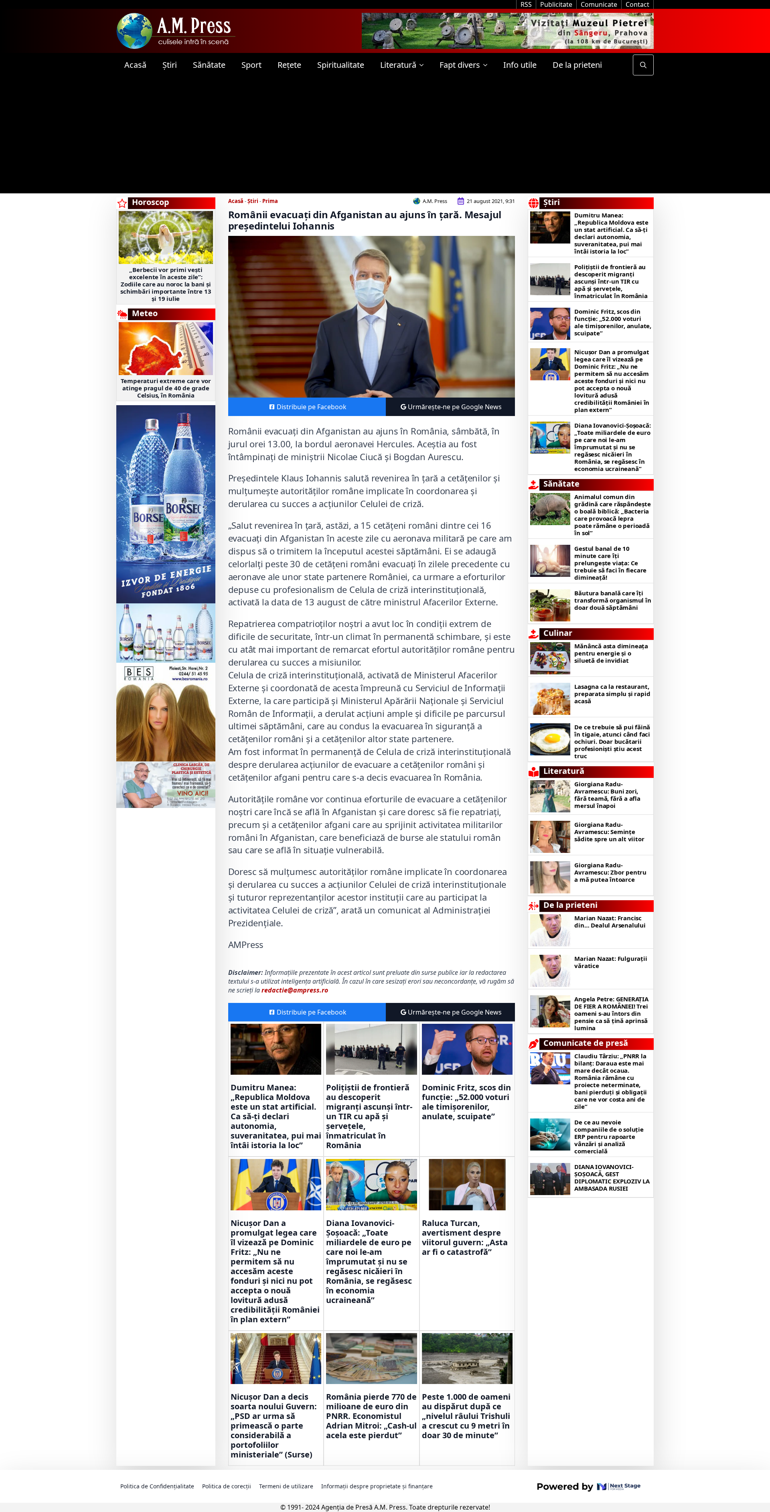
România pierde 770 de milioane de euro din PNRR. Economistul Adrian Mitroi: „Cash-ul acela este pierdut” (371, 1416)
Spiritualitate (340, 64)
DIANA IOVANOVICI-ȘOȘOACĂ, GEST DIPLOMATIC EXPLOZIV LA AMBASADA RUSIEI (612, 1177)
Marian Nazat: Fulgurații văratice (610, 962)
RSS (526, 4)
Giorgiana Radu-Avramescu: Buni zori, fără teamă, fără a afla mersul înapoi (607, 794)
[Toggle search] (643, 65)
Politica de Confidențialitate (157, 1486)
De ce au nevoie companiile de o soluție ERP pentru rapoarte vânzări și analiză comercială (608, 1136)
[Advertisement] (385, 137)
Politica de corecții (226, 1486)
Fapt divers (460, 64)
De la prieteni (577, 64)
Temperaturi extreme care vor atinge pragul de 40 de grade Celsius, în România (166, 388)
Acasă (135, 64)
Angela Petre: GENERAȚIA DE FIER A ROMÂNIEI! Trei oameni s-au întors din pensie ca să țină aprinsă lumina (611, 1013)
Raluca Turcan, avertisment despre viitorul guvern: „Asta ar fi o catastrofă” (465, 1237)
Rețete (289, 64)
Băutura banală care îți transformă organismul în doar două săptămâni (612, 600)
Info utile (520, 64)
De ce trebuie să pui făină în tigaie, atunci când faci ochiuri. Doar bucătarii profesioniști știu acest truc (612, 741)
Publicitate (556, 4)
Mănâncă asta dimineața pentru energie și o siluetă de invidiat (611, 653)
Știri (169, 64)
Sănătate (209, 64)
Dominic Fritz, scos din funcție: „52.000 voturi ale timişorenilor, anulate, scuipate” (466, 1102)
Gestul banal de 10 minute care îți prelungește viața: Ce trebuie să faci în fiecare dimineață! (610, 563)
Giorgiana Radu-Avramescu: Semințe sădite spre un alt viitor (609, 831)
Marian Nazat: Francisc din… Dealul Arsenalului (609, 921)
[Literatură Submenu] (424, 65)
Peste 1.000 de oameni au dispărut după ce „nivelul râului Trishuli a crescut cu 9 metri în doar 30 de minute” (466, 1416)
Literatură (398, 64)
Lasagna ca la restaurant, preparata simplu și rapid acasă (612, 693)
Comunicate (599, 4)
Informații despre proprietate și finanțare (377, 1486)
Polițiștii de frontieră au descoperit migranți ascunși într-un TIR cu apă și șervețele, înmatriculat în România (369, 1116)
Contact (637, 4)
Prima (270, 201)
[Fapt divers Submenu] (487, 65)
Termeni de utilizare (286, 1486)
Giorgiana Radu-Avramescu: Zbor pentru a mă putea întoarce (610, 872)
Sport (251, 64)
